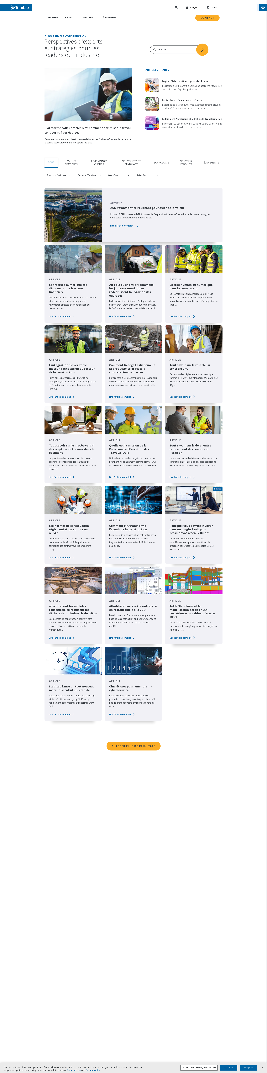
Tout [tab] (51, 162)
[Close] (262, 1068)
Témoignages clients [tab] (99, 163)
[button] (190, 7)
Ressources (89, 17)
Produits (70, 17)
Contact (207, 17)
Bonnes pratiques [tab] (71, 163)
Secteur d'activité (87, 175)
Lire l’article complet (122, 225)
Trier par (141, 175)
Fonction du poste (56, 175)
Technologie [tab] (160, 162)
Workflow (113, 175)
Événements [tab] (211, 162)
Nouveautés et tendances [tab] (131, 163)
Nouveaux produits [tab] (186, 163)
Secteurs (53, 17)
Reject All (228, 1067)
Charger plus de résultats (133, 746)
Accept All (248, 1067)
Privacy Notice (93, 1070)
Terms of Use (74, 1070)
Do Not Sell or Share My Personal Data (199, 1067)
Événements (110, 17)
